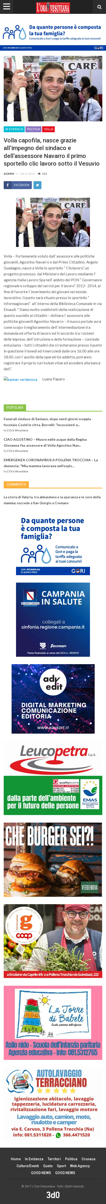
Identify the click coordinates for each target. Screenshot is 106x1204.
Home (16, 1159)
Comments (16, 484)
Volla (48, 129)
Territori (54, 1159)
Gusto (48, 1166)
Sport (61, 1166)
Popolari (15, 408)
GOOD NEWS (41, 1173)
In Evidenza (14, 129)
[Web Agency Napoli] (53, 1194)
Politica (33, 129)
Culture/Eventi (28, 1166)
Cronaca (88, 1159)
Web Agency (80, 1166)
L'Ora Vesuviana (17, 430)
